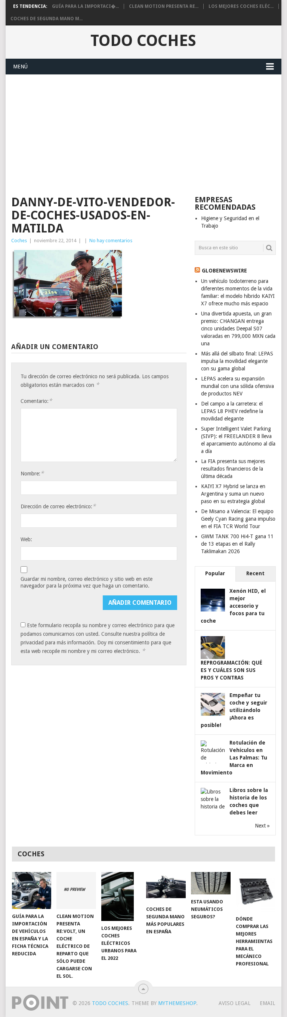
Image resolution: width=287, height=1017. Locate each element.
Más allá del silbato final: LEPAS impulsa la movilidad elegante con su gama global (237, 361)
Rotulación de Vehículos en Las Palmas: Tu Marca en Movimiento (234, 758)
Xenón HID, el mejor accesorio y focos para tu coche (233, 606)
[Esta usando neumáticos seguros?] (211, 883)
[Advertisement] (143, 130)
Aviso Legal (234, 1003)
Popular (215, 573)
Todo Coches (143, 41)
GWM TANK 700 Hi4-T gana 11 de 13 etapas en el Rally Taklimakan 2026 (237, 543)
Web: (26, 539)
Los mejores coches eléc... (241, 6)
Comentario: (36, 400)
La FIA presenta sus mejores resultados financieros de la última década (233, 468)
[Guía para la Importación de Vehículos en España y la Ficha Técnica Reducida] (32, 890)
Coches (19, 240)
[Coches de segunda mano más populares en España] (166, 887)
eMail (267, 1003)
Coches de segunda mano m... (46, 18)
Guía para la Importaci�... (85, 6)
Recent (255, 573)
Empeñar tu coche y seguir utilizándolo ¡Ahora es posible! (234, 710)
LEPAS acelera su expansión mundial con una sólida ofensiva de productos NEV (237, 386)
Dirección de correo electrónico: (58, 506)
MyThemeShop (177, 1003)
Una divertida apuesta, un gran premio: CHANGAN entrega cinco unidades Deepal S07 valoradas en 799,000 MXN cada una (238, 328)
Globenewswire (224, 271)
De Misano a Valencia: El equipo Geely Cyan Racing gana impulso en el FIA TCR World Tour (238, 518)
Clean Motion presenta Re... (163, 6)
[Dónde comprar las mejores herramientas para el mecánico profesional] (255, 892)
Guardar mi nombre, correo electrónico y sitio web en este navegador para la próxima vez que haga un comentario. (86, 582)
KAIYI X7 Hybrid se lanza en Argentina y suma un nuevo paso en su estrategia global (233, 493)
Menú (20, 67)
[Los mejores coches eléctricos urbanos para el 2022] (121, 896)
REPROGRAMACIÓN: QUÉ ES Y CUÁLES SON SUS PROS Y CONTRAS (231, 670)
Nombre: (32, 473)
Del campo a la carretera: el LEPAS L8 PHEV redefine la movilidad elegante (232, 411)
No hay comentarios (110, 240)
